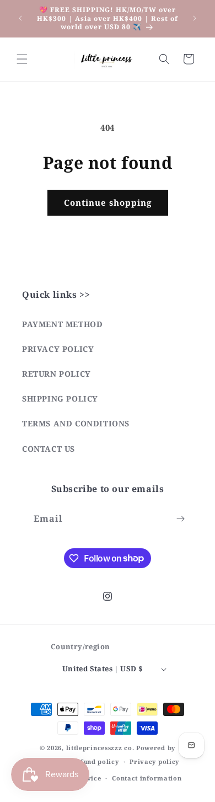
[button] (22, 59)
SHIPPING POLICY (60, 398)
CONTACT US (48, 448)
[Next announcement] (194, 18)
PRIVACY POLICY (58, 349)
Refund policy (95, 761)
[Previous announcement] (20, 18)
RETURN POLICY (56, 373)
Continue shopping (108, 202)
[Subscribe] (180, 519)
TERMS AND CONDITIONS (76, 423)
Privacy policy (154, 761)
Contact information (146, 778)
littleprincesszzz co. (100, 748)
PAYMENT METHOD (62, 324)
